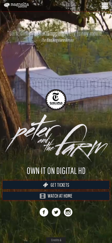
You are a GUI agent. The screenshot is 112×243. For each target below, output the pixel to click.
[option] (56, 36)
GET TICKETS (58, 190)
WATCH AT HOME (58, 201)
